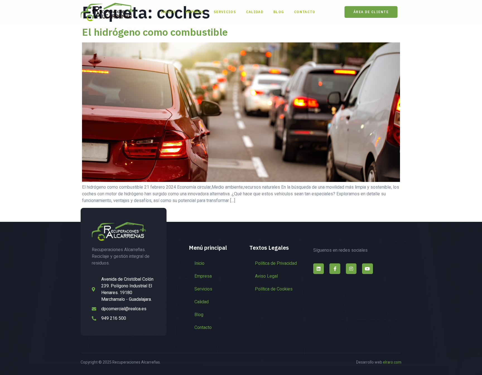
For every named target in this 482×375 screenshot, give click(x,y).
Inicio (168, 12)
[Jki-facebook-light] (334, 268)
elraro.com (392, 362)
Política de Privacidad (276, 263)
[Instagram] (351, 268)
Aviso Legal (266, 276)
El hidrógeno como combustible (155, 32)
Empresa (194, 12)
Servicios (225, 12)
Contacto (304, 12)
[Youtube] (367, 268)
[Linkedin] (318, 268)
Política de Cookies (274, 289)
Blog (278, 12)
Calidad (254, 12)
